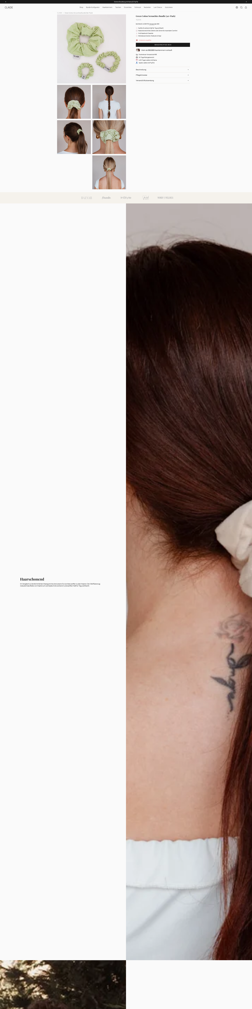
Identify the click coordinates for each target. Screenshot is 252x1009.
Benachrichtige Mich (163, 45)
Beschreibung (141, 70)
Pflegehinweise (141, 75)
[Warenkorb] (246, 7)
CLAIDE (59, 13)
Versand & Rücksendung (145, 80)
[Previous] (6, 2)
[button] (81, 7)
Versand (151, 24)
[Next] (246, 2)
